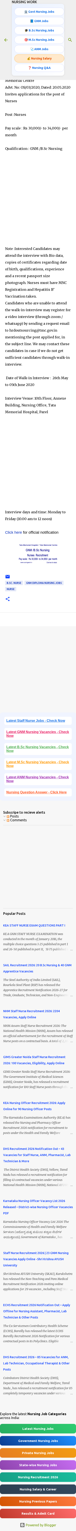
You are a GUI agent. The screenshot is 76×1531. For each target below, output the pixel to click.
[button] (7, 599)
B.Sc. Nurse (14, 583)
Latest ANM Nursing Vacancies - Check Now (37, 779)
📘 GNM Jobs (39, 21)
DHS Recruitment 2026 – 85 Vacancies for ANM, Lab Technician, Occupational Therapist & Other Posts (36, 1363)
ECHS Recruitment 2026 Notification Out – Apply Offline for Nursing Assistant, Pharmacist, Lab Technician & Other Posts (36, 1311)
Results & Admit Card (38, 1513)
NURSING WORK (24, 2)
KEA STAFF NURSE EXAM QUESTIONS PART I (34, 925)
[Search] (70, 40)
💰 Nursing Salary (39, 58)
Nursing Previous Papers (38, 1501)
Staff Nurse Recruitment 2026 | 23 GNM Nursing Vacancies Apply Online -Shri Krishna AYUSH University (36, 1259)
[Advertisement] (38, 205)
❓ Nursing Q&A (39, 68)
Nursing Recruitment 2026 (38, 1477)
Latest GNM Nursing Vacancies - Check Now (37, 734)
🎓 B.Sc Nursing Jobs (39, 30)
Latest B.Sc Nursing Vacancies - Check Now (37, 749)
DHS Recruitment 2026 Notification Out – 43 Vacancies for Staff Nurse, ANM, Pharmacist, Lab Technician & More (37, 1155)
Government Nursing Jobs (38, 1441)
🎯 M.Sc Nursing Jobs (39, 39)
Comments (18, 820)
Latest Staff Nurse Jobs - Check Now (35, 720)
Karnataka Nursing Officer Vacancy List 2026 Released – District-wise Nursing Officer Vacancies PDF (38, 1207)
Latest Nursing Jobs (38, 1428)
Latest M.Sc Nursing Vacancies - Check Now (37, 764)
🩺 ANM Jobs (39, 49)
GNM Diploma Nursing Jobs (44, 583)
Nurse (11, 589)
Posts (14, 816)
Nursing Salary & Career (38, 1489)
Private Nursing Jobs (38, 1453)
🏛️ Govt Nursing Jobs (39, 11)
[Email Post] (7, 578)
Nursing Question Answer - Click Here (36, 792)
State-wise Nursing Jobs (38, 1465)
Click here (13, 532)
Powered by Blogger (40, 1525)
